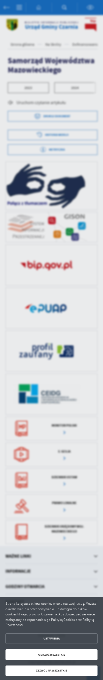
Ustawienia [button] (51, 638)
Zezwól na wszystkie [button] (51, 671)
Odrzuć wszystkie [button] (51, 655)
